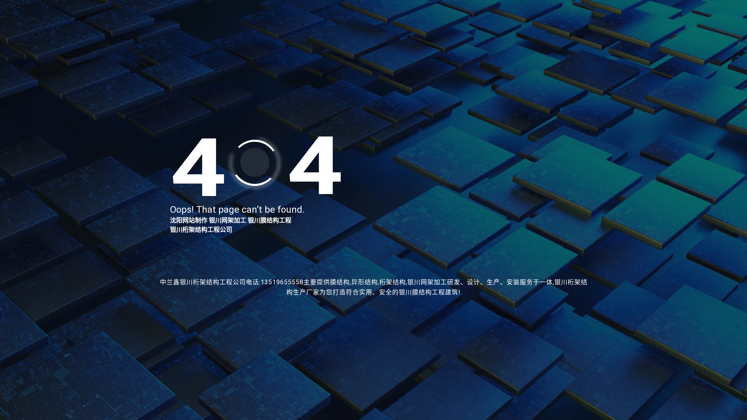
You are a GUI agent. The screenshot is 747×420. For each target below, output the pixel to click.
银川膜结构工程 (269, 220)
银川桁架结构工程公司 (201, 229)
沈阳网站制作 (188, 220)
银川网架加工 (227, 220)
